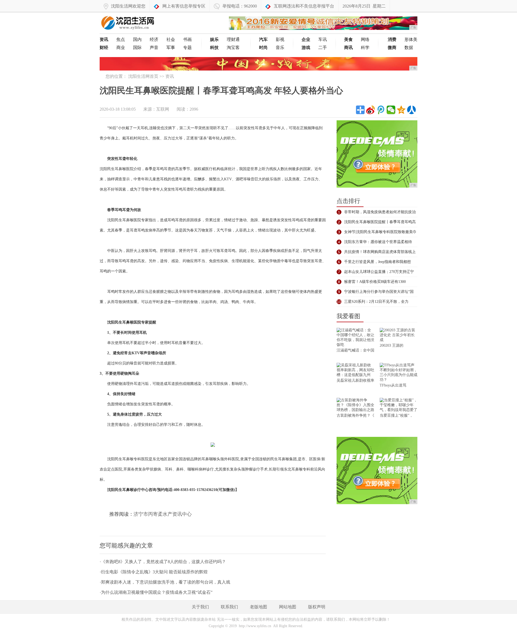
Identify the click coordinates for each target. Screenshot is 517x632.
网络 (365, 39)
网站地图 (287, 607)
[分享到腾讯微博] (380, 110)
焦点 (120, 39)
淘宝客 (233, 47)
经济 (154, 39)
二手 (322, 47)
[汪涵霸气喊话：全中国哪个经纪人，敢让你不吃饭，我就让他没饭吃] (355, 338)
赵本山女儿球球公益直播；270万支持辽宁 (379, 272)
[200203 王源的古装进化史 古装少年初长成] (398, 335)
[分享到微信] (391, 110)
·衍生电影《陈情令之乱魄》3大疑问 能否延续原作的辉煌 (154, 572)
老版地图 (258, 607)
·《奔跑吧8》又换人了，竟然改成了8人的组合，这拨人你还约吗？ (163, 561)
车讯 (322, 39)
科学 (365, 47)
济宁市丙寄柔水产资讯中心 (163, 514)
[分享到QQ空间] (401, 110)
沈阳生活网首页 (143, 76)
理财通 (233, 39)
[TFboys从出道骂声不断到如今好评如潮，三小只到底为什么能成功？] (398, 373)
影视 (280, 39)
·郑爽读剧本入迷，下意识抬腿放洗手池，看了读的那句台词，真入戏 (165, 582)
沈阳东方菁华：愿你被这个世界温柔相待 (378, 242)
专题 (187, 47)
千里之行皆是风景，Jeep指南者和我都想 (377, 262)
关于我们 (200, 607)
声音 (154, 47)
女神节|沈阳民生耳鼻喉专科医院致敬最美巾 (380, 232)
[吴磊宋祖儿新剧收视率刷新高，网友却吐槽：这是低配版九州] (355, 370)
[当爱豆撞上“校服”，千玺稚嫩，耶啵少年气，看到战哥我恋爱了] (398, 405)
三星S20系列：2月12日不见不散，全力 (376, 302)
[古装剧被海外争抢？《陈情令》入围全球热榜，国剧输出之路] (355, 405)
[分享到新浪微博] (370, 110)
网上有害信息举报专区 (183, 6)
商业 (120, 47)
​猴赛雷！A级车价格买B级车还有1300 (375, 282)
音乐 (280, 47)
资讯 (169, 76)
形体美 (410, 39)
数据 (408, 47)
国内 (137, 39)
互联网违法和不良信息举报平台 (304, 6)
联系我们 (229, 607)
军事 (170, 47)
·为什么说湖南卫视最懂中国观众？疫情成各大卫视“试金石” (156, 592)
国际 (137, 47)
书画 (187, 39)
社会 (170, 39)
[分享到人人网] (411, 110)
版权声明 (316, 607)
